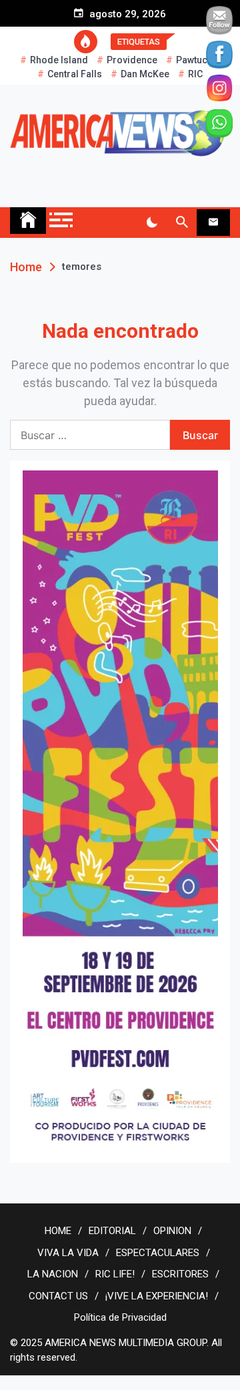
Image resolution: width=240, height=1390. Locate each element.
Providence (132, 60)
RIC (195, 74)
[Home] (28, 220)
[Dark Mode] (152, 222)
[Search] (182, 222)
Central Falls (74, 74)
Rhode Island (59, 60)
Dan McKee (145, 74)
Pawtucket (198, 60)
